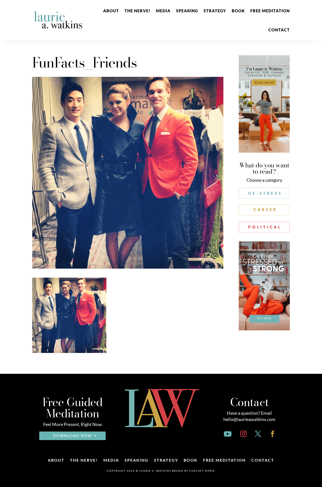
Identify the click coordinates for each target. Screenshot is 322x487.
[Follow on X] (258, 434)
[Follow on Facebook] (272, 434)
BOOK (238, 10)
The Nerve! (137, 10)
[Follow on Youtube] (227, 434)
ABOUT (111, 10)
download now (72, 435)
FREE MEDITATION (270, 10)
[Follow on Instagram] (243, 434)
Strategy (215, 10)
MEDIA (163, 10)
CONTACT (279, 29)
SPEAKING (187, 10)
